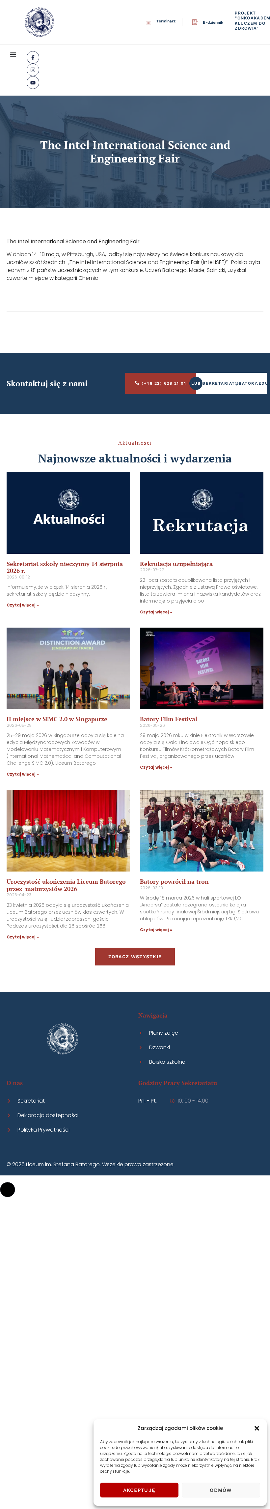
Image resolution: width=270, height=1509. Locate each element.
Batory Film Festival (168, 719)
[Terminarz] (148, 22)
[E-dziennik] (195, 22)
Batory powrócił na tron (174, 881)
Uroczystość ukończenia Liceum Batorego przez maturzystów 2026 (66, 885)
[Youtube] (33, 82)
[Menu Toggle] (13, 54)
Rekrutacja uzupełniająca (176, 564)
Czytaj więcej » (23, 605)
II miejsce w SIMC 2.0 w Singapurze (57, 719)
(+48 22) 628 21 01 (164, 383)
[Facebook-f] (33, 57)
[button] (257, 1428)
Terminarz (166, 21)
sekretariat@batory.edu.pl (234, 383)
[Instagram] (33, 70)
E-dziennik (213, 22)
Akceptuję (139, 1490)
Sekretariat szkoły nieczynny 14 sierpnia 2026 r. (65, 567)
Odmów (221, 1490)
